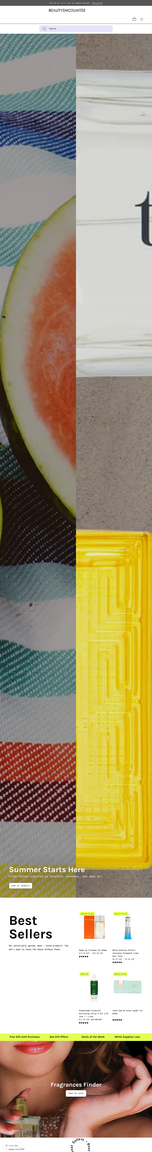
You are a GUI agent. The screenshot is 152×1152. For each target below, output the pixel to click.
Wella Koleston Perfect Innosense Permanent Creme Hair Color (125, 953)
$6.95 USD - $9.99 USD (123, 959)
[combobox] (76, 28)
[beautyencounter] (67, 10)
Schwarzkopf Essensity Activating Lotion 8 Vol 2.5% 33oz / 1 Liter (93, 1013)
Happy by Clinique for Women (93, 950)
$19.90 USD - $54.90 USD (91, 953)
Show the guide (76, 1093)
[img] (83, 957)
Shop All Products (20, 886)
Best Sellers (12, 927)
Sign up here (97, 3)
